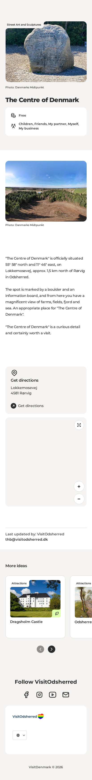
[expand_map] (79, 425)
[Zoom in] (79, 486)
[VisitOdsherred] (28, 716)
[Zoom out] (79, 499)
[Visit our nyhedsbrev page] (66, 695)
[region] (46, 461)
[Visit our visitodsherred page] (26, 695)
